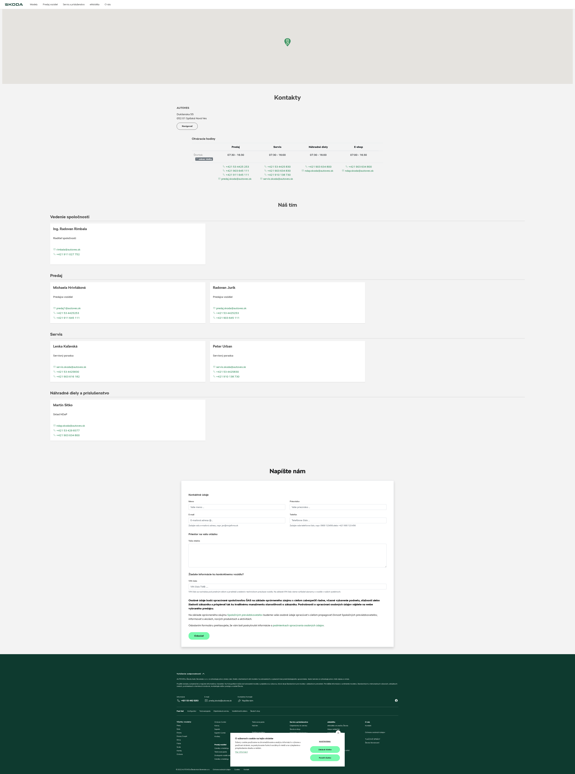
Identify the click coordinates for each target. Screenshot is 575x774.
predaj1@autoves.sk (68, 308)
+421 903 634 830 (279, 170)
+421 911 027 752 (68, 254)
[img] (14, 4)
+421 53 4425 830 (279, 166)
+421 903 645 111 (237, 170)
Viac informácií (241, 752)
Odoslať (199, 635)
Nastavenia (325, 741)
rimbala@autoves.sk (68, 249)
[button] (287, 42)
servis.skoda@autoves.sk (278, 178)
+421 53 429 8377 (68, 430)
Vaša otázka (194, 540)
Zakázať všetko (325, 749)
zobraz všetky (205, 159)
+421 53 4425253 (67, 313)
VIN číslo (193, 581)
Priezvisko (294, 501)
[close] (338, 732)
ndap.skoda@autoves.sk (318, 170)
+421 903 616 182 (68, 376)
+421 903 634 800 (320, 166)
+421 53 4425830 (67, 371)
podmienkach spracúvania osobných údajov (298, 625)
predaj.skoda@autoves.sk (236, 178)
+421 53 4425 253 (237, 166)
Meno (191, 501)
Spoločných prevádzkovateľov (245, 614)
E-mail (191, 514)
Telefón (293, 514)
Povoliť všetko (325, 758)
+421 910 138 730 (279, 174)
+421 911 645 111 (237, 174)
